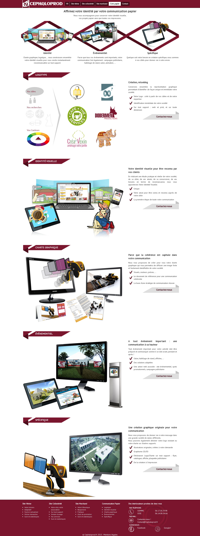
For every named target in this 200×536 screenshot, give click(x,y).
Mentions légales (111, 534)
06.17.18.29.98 (161, 510)
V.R (67, 4)
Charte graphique (110, 512)
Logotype (107, 507)
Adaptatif (27, 510)
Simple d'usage (57, 514)
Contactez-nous (164, 116)
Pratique (81, 512)
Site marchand (101, 4)
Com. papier (114, 4)
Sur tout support (57, 512)
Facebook (141, 528)
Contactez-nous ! (144, 519)
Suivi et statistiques (31, 517)
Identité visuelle (110, 510)
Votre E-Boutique (84, 507)
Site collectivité (88, 4)
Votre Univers (29, 507)
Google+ (167, 528)
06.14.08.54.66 (161, 513)
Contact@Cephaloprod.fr (147, 522)
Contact (125, 4)
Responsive (82, 510)
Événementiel (109, 514)
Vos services (55, 517)
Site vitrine (75, 4)
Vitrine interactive (31, 514)
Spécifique (108, 517)
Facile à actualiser (31, 512)
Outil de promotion (85, 514)
